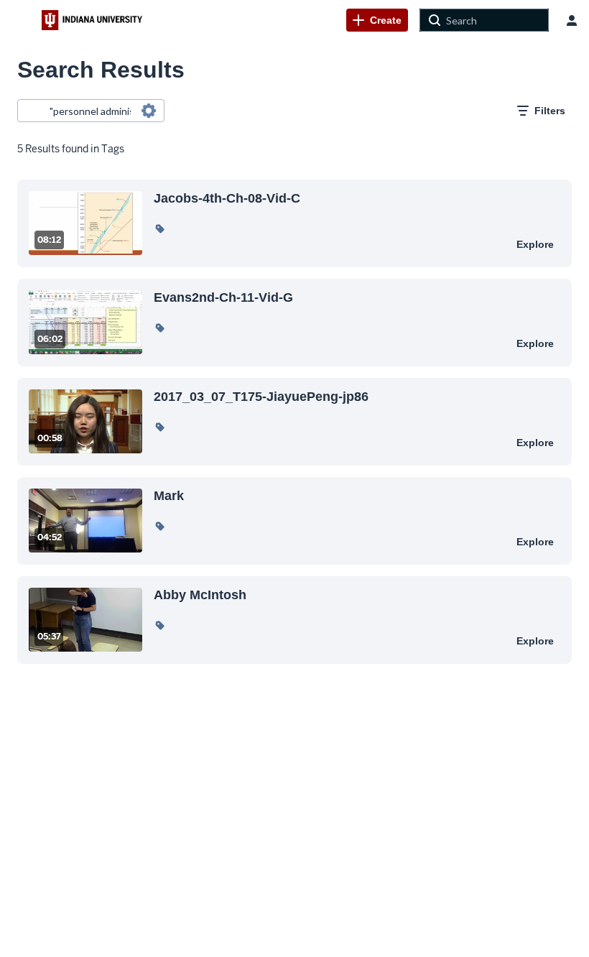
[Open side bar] (21, 20)
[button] (159, 228)
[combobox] (90, 110)
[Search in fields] (149, 110)
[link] (377, 20)
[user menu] (571, 20)
